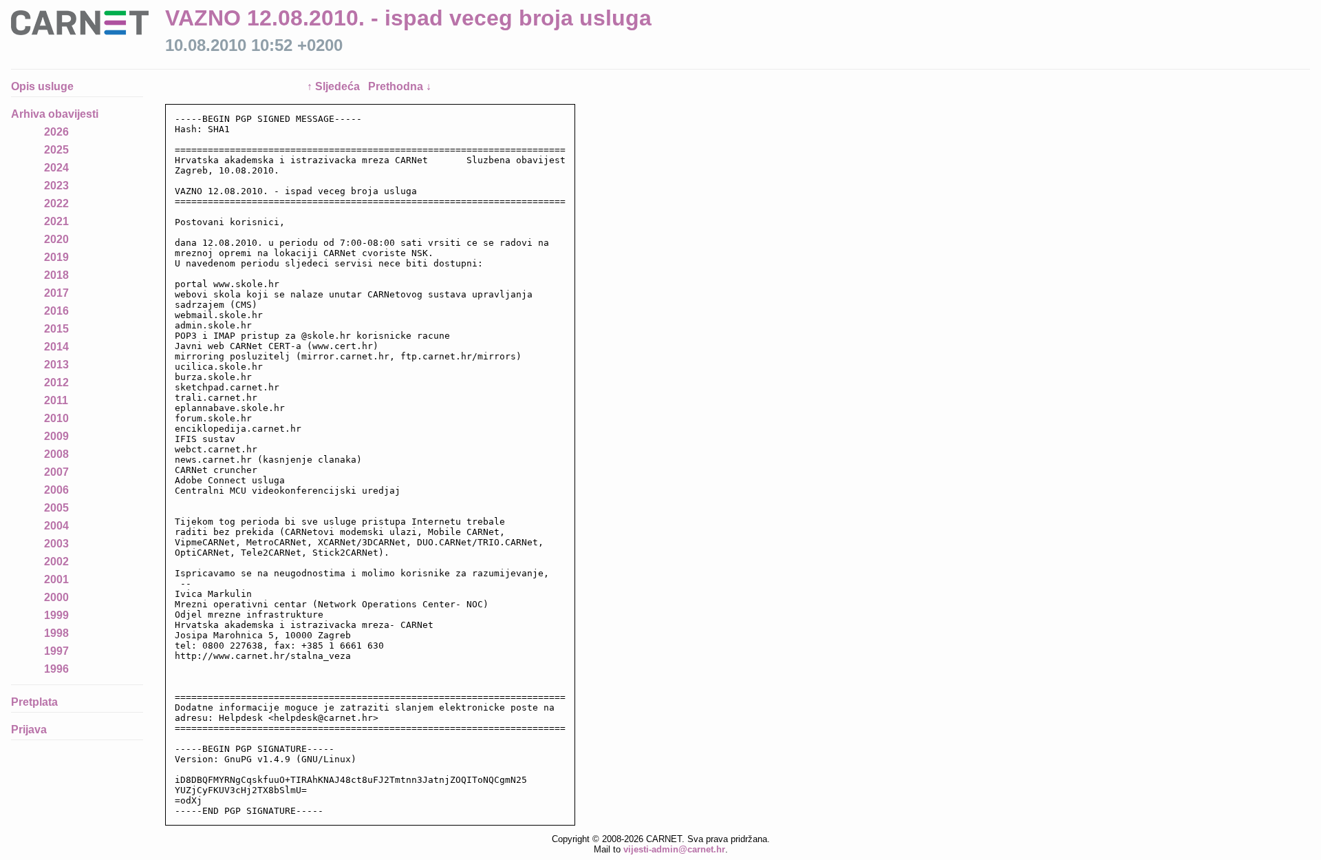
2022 (56, 203)
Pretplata (34, 702)
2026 (56, 132)
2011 (56, 400)
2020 (56, 239)
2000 (56, 597)
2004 (56, 526)
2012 (56, 382)
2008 (56, 454)
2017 (56, 293)
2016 (56, 311)
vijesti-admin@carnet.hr (674, 849)
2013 (56, 364)
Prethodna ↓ (399, 86)
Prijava (29, 729)
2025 (56, 150)
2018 (56, 275)
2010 (56, 418)
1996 (56, 669)
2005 (56, 508)
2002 (56, 561)
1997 (56, 651)
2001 (56, 579)
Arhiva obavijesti (54, 114)
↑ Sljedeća (335, 86)
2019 (56, 257)
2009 (56, 436)
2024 (56, 168)
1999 (56, 615)
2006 (56, 490)
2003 (56, 543)
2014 (56, 347)
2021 (56, 221)
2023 (56, 185)
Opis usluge (42, 86)
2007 (56, 472)
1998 (56, 633)
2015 (56, 329)
